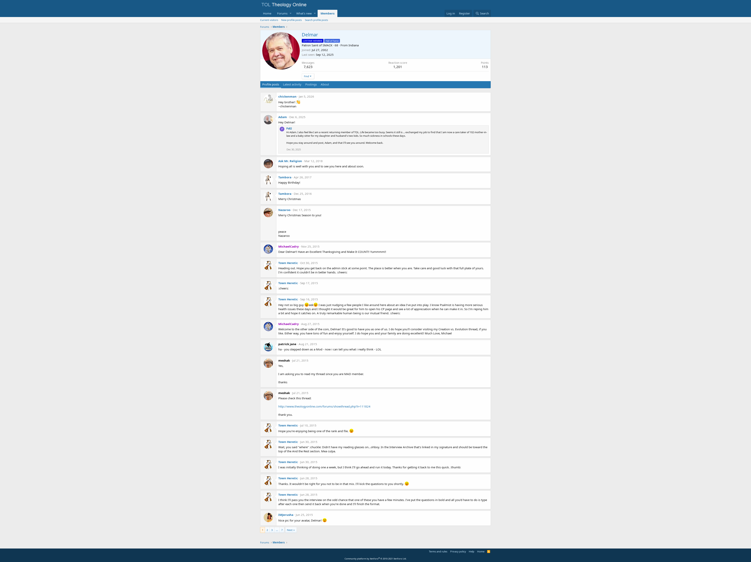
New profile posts (291, 20)
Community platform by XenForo (376, 558)
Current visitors (269, 20)
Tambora (284, 177)
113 (485, 67)
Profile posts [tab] (270, 84)
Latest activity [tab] (292, 84)
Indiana (354, 45)
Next (290, 530)
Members (327, 13)
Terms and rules (438, 551)
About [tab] (325, 84)
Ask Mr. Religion (290, 161)
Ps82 (289, 128)
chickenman (287, 96)
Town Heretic (288, 263)
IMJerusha (285, 515)
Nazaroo (284, 210)
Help (471, 551)
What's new (304, 13)
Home (267, 13)
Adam (282, 117)
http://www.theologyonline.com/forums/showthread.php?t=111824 (324, 406)
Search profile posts (316, 20)
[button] (290, 13)
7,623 (308, 67)
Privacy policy (458, 551)
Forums (282, 13)
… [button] (277, 530)
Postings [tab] (311, 84)
